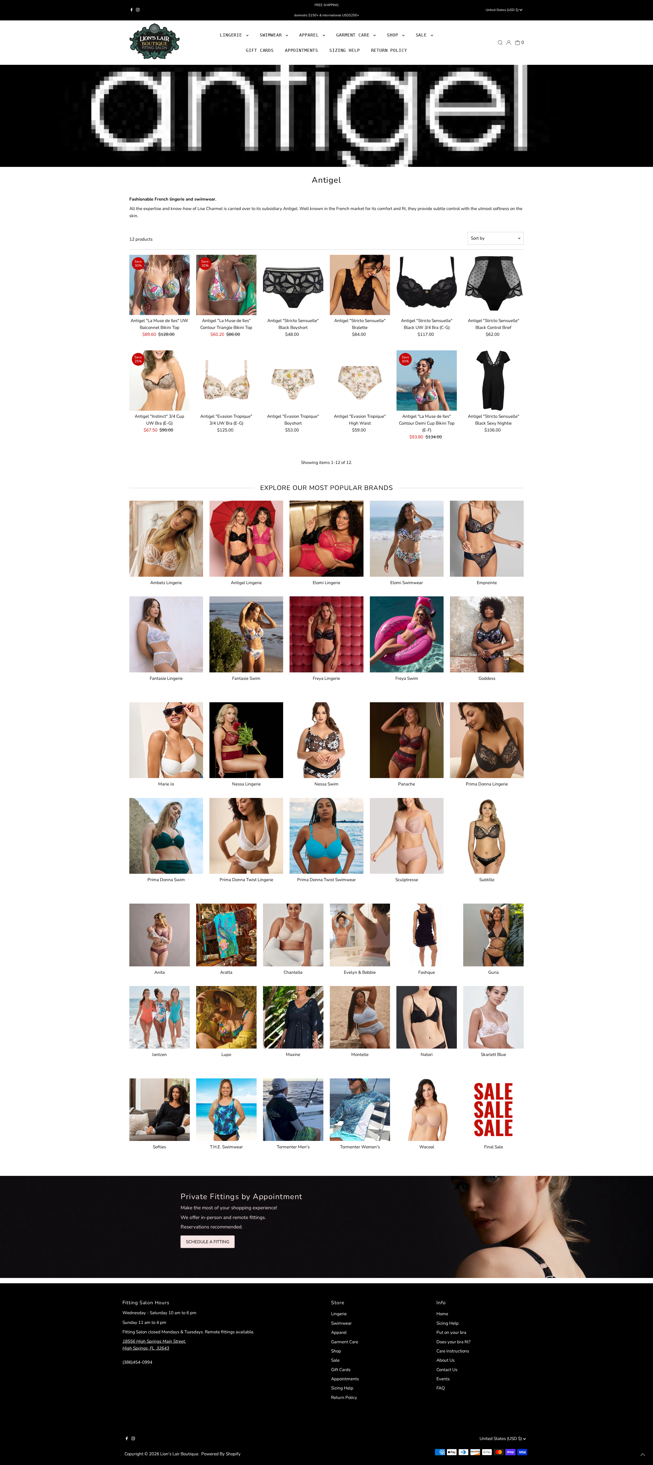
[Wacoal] (426, 1108)
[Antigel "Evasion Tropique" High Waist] (360, 380)
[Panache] (407, 739)
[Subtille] (487, 835)
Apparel (339, 1332)
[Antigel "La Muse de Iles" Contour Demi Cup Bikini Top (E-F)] (426, 380)
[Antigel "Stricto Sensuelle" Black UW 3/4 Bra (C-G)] (426, 285)
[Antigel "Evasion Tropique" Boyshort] (293, 380)
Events (443, 1379)
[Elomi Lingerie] (326, 537)
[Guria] (493, 934)
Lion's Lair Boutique (179, 1454)
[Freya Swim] (407, 633)
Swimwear (341, 1323)
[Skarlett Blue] (493, 1016)
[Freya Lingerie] (326, 633)
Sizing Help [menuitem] (344, 50)
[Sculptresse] (407, 835)
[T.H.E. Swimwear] (226, 1108)
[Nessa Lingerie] (246, 739)
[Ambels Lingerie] (166, 537)
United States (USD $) (502, 10)
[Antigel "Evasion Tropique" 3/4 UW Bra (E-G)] (226, 380)
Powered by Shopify (221, 1454)
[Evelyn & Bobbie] (360, 934)
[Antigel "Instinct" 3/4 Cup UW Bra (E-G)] (159, 380)
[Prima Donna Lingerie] (487, 739)
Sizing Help (342, 1388)
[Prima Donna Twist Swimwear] (326, 835)
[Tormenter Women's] (360, 1108)
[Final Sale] (493, 1108)
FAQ (440, 1388)
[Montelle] (360, 1016)
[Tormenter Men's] (293, 1108)
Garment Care (344, 1342)
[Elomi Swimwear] (407, 537)
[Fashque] (426, 934)
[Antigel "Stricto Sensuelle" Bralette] (360, 285)
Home (442, 1314)
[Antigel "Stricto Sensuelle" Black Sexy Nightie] (493, 380)
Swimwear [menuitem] (272, 35)
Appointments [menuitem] (301, 50)
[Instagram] (138, 10)
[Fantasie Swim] (246, 633)
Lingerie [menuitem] (232, 35)
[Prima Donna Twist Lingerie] (246, 835)
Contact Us (446, 1370)
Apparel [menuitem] (310, 35)
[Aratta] (226, 934)
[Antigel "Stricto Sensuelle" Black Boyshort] (293, 285)
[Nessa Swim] (326, 739)
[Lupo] (226, 1016)
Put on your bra (451, 1332)
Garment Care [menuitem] (354, 35)
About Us (445, 1360)
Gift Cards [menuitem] (260, 50)
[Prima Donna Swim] (166, 835)
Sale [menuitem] (423, 35)
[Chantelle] (293, 934)
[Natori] (426, 1016)
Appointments (345, 1379)
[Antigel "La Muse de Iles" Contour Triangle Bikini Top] (226, 285)
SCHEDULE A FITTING (207, 1242)
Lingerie (339, 1314)
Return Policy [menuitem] (389, 50)
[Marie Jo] (166, 739)
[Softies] (159, 1108)
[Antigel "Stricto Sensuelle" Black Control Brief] (493, 285)
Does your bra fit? (453, 1342)
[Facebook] (131, 10)
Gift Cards (340, 1370)
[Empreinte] (487, 537)
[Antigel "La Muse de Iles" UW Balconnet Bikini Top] (159, 285)
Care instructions (452, 1351)
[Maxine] (293, 1016)
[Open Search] (500, 42)
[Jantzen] (159, 1016)
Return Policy (344, 1397)
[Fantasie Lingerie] (166, 633)
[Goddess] (487, 633)
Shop (394, 35)
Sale (335, 1360)
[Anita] (159, 934)
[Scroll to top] (643, 1455)
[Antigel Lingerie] (246, 537)
